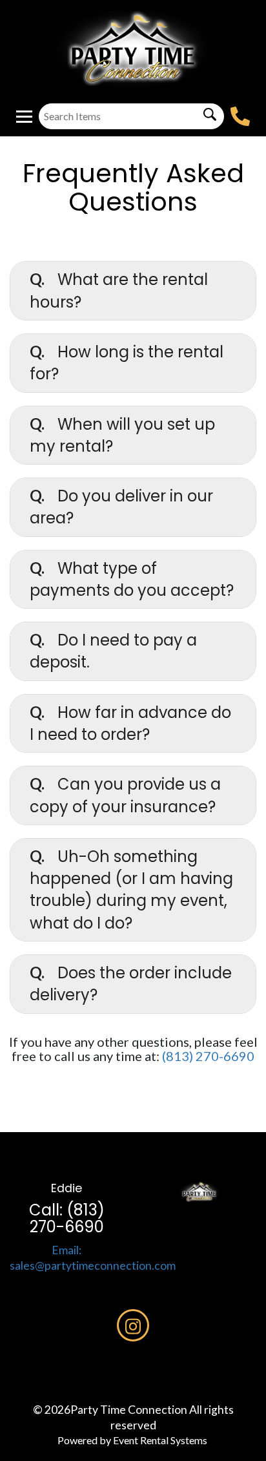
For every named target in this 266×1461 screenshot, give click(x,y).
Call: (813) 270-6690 (67, 1218)
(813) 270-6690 (208, 1056)
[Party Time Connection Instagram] (133, 1325)
